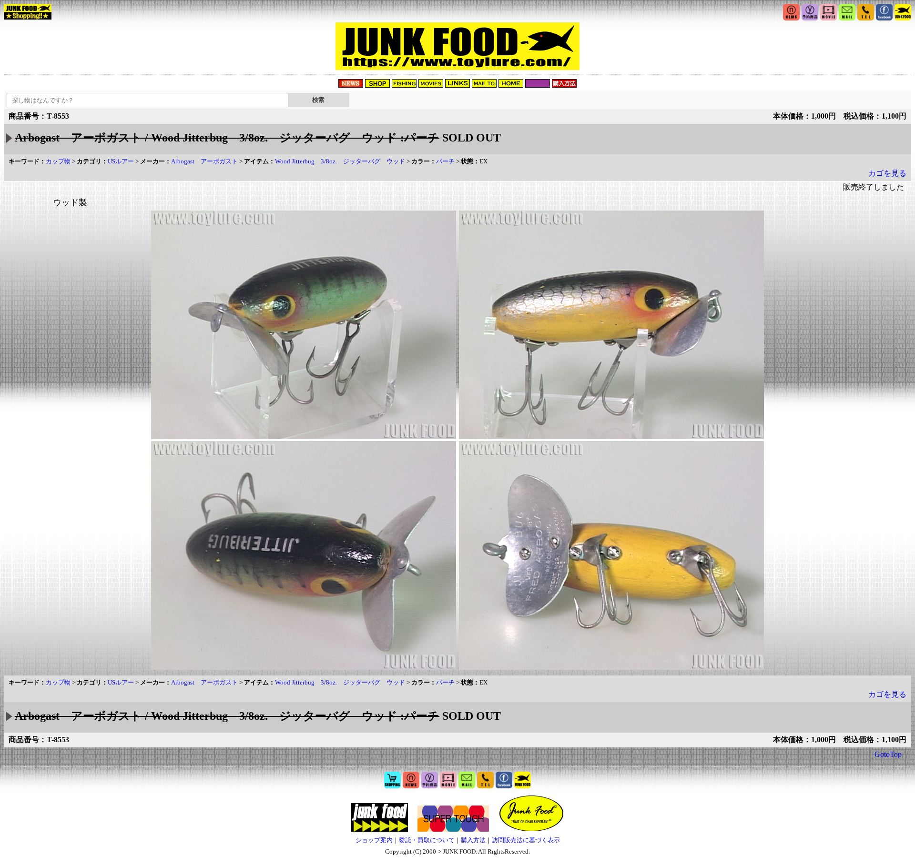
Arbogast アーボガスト (204, 161)
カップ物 (58, 161)
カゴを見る (887, 173)
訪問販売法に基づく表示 (526, 840)
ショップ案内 (374, 840)
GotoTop (888, 754)
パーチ (445, 161)
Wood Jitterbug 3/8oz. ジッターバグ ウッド (340, 161)
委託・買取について (427, 840)
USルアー (121, 161)
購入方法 (473, 840)
